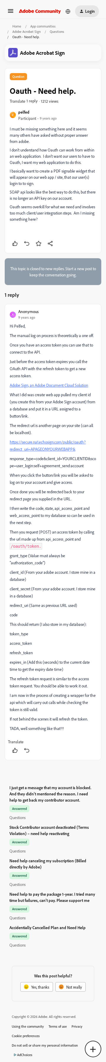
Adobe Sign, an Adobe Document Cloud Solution (49, 385)
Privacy (77, 1026)
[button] (10, 12)
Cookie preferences (26, 1036)
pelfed (23, 112)
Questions (57, 31)
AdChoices (24, 1055)
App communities (43, 26)
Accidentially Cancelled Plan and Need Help (47, 927)
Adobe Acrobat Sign (26, 31)
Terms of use (58, 1026)
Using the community (28, 1026)
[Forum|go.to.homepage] (40, 11)
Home (16, 26)
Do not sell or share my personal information (45, 1045)
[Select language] (68, 11)
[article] (53, 532)
